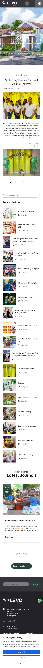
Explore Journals (19, 566)
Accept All (21, 652)
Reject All (22, 663)
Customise (21, 658)
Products (18, 634)
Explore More (9, 539)
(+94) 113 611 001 (12, 628)
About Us (7, 634)
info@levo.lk (11, 621)
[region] (21, 651)
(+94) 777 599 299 (12, 626)
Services (29, 634)
